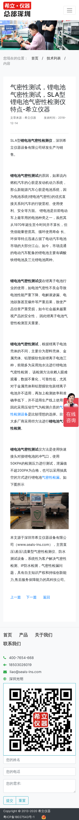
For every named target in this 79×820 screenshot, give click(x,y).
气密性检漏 (50, 477)
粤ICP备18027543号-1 (18, 817)
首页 (34, 58)
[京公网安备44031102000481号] (43, 817)
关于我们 (43, 634)
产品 (23, 634)
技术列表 (54, 58)
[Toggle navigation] (69, 10)
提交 (9, 800)
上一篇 (15, 597)
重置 (22, 800)
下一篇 (31, 597)
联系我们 (12, 643)
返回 (46, 597)
